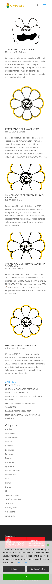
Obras (8, 487)
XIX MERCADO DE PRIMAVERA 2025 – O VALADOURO (24, 196)
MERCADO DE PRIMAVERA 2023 (20, 345)
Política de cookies (22, 562)
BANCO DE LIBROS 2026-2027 (18, 411)
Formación (10, 462)
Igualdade (9, 466)
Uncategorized (11, 507)
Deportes (9, 445)
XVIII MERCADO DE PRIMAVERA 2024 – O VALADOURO (25, 264)
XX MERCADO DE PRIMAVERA (19, 49)
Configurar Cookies (38, 569)
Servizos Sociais (12, 495)
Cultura (22, 52)
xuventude (10, 516)
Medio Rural (10, 474)
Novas (21, 200)
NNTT (7, 478)
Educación (9, 450)
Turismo (9, 503)
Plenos (8, 491)
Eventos (8, 458)
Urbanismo (10, 511)
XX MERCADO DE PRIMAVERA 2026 (22, 129)
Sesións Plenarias (13, 499)
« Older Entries (12, 382)
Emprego (9, 454)
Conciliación (10, 433)
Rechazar (14, 569)
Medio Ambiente (12, 470)
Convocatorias (11, 437)
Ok (26, 577)
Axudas (8, 429)
